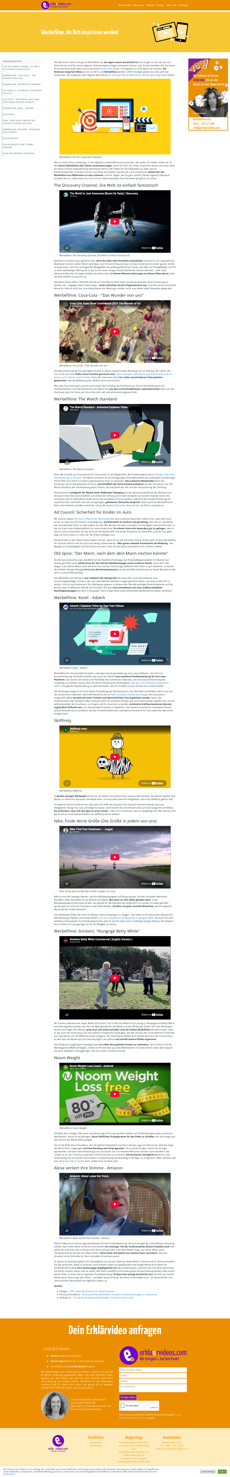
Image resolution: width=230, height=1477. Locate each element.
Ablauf (150, 5)
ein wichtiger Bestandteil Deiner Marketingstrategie (135, 75)
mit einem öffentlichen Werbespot (92, 518)
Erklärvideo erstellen (74, 1161)
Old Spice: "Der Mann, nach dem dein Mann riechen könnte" (21, 100)
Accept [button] (222, 1471)
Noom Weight (11, 138)
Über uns (171, 5)
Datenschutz (96, 1445)
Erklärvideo (125, 5)
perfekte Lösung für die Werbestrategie (128, 694)
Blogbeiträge (134, 1438)
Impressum (96, 1442)
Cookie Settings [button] (207, 1471)
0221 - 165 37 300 (174, 1445)
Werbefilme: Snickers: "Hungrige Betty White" (21, 130)
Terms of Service (139, 1417)
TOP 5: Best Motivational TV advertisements (92, 1291)
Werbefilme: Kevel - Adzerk (18, 108)
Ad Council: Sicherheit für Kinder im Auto (22, 91)
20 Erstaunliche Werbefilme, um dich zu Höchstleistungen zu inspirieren (119, 1294)
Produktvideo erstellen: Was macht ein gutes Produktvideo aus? (134, 1445)
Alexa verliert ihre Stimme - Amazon (19, 145)
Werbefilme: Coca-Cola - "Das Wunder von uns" (19, 76)
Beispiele (139, 5)
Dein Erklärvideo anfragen (18, 153)
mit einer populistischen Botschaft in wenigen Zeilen (126, 917)
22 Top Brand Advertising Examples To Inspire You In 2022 (103, 1297)
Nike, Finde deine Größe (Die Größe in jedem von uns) (19, 122)
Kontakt (183, 5)
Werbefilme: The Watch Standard (22, 84)
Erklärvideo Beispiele (125, 505)
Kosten (160, 5)
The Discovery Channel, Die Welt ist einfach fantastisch (21, 68)
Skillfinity (9, 114)
